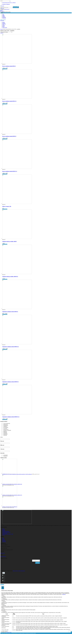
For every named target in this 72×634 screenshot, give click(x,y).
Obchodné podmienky (5, 531)
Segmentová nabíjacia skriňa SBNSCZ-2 (10, 346)
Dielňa (3, 15)
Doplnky (6, 425)
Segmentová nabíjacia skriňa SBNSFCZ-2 (10, 416)
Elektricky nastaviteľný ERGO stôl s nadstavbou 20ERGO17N (12, 495)
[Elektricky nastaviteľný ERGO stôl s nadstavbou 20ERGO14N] (9, 483)
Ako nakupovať (4, 533)
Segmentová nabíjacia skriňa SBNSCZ (10, 311)
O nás (3, 24)
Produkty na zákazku (7, 430)
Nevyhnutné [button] (3, 610)
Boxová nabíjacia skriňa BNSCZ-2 (9, 101)
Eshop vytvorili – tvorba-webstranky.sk (19, 570)
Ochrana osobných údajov (6, 532)
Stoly (5, 435)
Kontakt (3, 25)
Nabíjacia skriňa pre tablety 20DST (9, 241)
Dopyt (3, 26)
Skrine (5, 433)
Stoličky (5, 434)
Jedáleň (3, 16)
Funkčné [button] (2, 595)
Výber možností (4, 68)
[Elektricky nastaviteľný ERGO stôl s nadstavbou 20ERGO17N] (9, 494)
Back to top (2, 584)
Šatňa (3, 14)
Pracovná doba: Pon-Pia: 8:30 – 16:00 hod (8, 2)
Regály (5, 431)
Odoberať (37, 562)
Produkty (3, 23)
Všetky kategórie (3, 19)
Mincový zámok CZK (6, 206)
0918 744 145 (7, 9)
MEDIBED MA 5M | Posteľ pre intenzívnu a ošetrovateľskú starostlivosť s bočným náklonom (17, 474)
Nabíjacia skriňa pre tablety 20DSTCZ (10, 276)
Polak (5, 456)
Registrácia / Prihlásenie (6, 4)
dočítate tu (64, 594)
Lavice (5, 428)
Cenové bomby (4, 27)
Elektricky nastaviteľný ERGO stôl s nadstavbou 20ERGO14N (12, 484)
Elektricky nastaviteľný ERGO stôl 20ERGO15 (9, 506)
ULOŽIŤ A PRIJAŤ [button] (4, 631)
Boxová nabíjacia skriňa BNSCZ (9, 66)
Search (1, 10)
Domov (3, 22)
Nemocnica (6, 429)
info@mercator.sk (3, 556)
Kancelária (4, 17)
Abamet (5, 455)
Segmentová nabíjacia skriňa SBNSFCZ (10, 381)
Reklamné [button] (3, 604)
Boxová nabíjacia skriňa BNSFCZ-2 (9, 171)
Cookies (3, 534)
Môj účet (3, 530)
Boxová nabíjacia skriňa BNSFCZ (9, 136)
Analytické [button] (3, 600)
